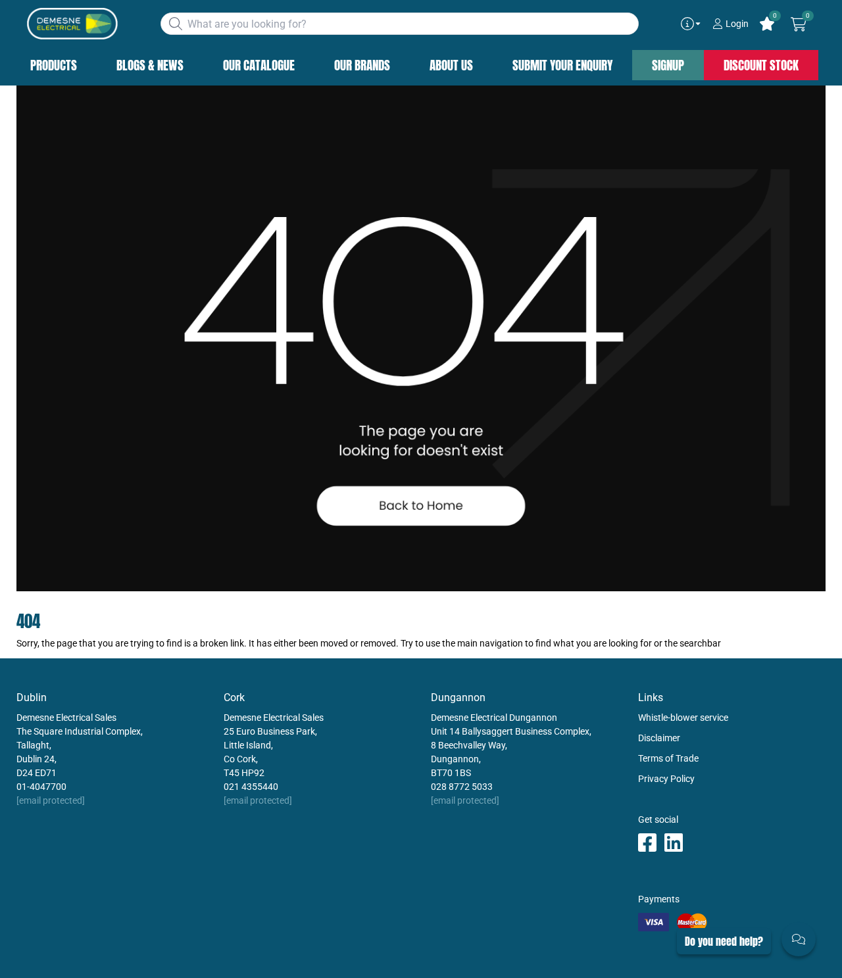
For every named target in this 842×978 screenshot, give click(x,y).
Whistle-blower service (683, 717)
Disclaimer (659, 738)
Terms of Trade (668, 758)
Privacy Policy (666, 778)
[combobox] (399, 23)
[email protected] (50, 800)
